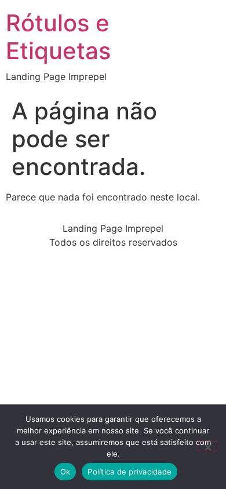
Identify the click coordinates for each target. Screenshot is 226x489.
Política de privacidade (130, 471)
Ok (65, 471)
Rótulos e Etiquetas (58, 37)
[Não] (207, 446)
